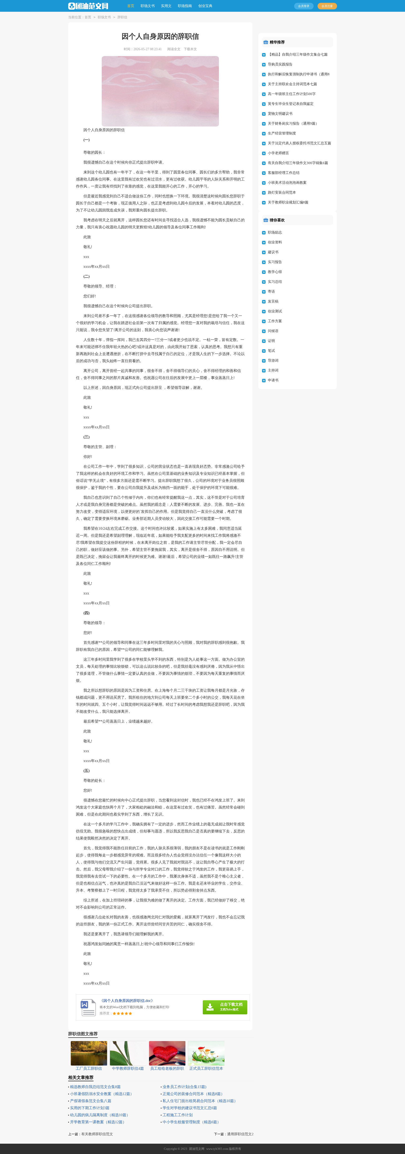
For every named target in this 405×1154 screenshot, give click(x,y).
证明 (271, 341)
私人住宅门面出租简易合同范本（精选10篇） (200, 1101)
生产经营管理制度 (282, 133)
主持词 (273, 370)
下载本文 (190, 49)
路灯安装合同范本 (282, 192)
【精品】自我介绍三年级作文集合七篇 (298, 54)
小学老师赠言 (278, 153)
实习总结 (275, 282)
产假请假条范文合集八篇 (90, 1101)
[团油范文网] (88, 6)
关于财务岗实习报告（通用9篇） (293, 123)
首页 (130, 6)
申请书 (273, 380)
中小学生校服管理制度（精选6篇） (192, 1122)
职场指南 (185, 6)
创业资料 (275, 242)
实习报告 (275, 262)
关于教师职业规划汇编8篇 (288, 202)
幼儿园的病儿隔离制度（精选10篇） (100, 1115)
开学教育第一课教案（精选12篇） (98, 1122)
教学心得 (275, 272)
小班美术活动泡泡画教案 (287, 182)
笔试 (271, 351)
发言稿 (273, 301)
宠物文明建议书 (280, 113)
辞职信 (122, 17)
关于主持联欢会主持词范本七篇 (292, 84)
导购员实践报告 (280, 64)
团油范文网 (196, 1148)
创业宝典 (205, 6)
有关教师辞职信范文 (97, 1134)
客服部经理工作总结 (284, 173)
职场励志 (275, 232)
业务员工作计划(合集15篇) (184, 1087)
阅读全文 (173, 49)
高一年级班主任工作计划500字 (292, 94)
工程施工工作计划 (178, 1115)
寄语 (271, 291)
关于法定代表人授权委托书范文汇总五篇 (299, 143)
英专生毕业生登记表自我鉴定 (291, 104)
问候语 (273, 331)
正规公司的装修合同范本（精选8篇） (194, 1094)
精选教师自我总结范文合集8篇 (95, 1087)
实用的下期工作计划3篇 (89, 1108)
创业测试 (275, 311)
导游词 (273, 360)
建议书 (273, 252)
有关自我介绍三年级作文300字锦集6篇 (298, 163)
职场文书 (148, 6)
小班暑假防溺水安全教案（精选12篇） (102, 1094)
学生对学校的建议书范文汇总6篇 (190, 1108)
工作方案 (275, 321)
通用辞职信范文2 (240, 1134)
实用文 (166, 6)
